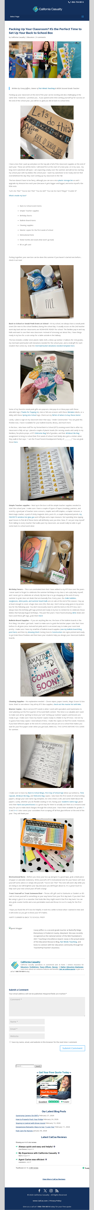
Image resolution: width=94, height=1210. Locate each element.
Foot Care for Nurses (24, 1131)
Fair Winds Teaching (47, 88)
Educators (30, 37)
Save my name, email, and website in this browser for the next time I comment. (44, 1042)
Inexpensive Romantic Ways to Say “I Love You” (35, 1127)
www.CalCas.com (40, 1201)
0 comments (41, 37)
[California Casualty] (14, 968)
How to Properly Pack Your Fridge (29, 1119)
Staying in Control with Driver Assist (30, 1123)
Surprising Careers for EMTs (27, 1115)
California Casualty (18, 37)
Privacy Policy (55, 1201)
